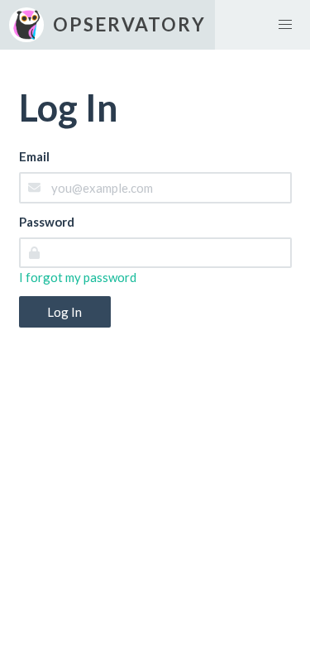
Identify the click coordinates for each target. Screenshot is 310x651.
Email (34, 156)
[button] (285, 25)
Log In (64, 311)
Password (46, 221)
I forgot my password (77, 277)
